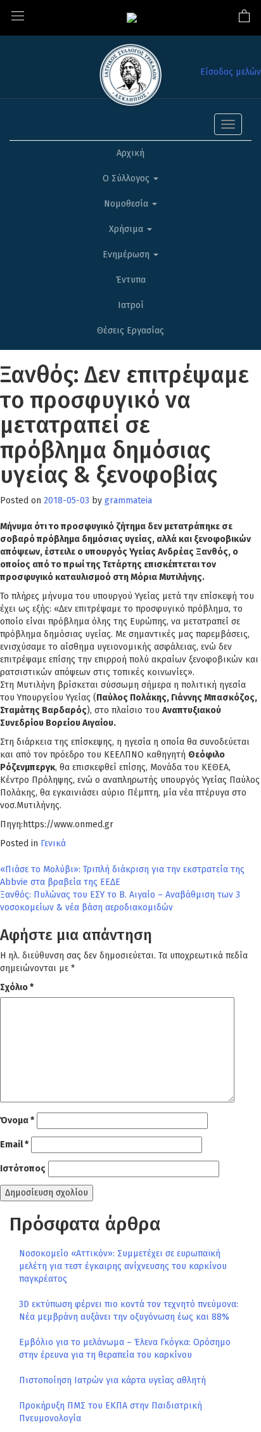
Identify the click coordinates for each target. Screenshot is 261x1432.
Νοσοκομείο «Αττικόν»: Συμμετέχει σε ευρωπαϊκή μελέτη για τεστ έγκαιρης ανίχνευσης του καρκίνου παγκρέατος (123, 1266)
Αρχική (130, 153)
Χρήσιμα (127, 229)
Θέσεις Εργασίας (130, 330)
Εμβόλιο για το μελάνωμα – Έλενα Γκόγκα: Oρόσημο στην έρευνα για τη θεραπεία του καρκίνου (125, 1348)
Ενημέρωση (127, 254)
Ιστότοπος (23, 1168)
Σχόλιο (17, 987)
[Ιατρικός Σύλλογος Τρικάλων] (132, 17)
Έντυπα (131, 279)
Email (14, 1144)
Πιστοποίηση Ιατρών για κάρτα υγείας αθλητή (112, 1380)
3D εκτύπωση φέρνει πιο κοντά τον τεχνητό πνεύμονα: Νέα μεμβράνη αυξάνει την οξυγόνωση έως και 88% (128, 1310)
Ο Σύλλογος (127, 178)
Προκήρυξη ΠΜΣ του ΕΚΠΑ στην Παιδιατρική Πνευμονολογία (110, 1412)
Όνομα (17, 1120)
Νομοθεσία (127, 203)
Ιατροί (131, 305)
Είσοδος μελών (230, 72)
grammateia (128, 500)
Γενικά (53, 843)
